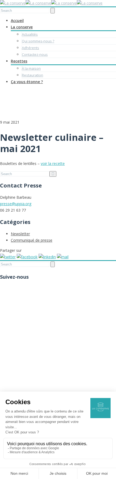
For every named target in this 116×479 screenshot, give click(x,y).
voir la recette (53, 163)
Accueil (17, 20)
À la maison (31, 68)
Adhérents (30, 47)
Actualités (30, 34)
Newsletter (20, 233)
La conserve (22, 27)
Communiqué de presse (31, 240)
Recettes (19, 61)
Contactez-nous (35, 54)
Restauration (32, 75)
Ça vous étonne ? (27, 81)
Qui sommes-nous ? (38, 41)
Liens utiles (20, 367)
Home (108, 96)
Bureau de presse (26, 374)
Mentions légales (25, 387)
